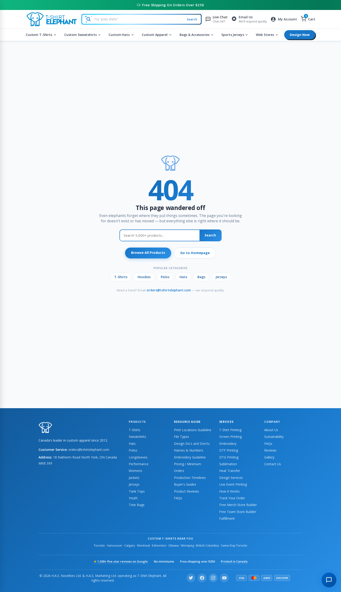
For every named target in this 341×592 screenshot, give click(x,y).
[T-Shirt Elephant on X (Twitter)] (191, 577)
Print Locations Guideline (192, 430)
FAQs (178, 498)
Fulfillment (227, 518)
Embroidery (227, 443)
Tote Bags (137, 505)
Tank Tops (137, 491)
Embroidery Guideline (190, 457)
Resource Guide (187, 422)
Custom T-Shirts (39, 34)
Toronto (99, 545)
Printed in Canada (234, 561)
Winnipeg (187, 545)
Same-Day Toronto (234, 545)
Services (226, 422)
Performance (138, 464)
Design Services (231, 477)
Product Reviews (186, 491)
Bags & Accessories (194, 34)
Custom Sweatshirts (80, 34)
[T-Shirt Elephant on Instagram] (213, 577)
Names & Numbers (188, 450)
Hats (183, 277)
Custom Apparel (154, 34)
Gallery (269, 457)
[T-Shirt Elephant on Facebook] (202, 577)
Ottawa (173, 545)
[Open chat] (329, 580)
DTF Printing (228, 450)
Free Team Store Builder (237, 511)
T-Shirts (120, 277)
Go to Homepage (195, 253)
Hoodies (144, 277)
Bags (201, 277)
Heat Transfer (229, 470)
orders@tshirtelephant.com (169, 290)
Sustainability (274, 436)
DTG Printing (228, 457)
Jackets (134, 477)
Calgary (129, 545)
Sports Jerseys (232, 34)
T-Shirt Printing (230, 430)
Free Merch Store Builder (238, 505)
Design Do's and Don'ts (192, 443)
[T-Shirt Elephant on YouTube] (224, 577)
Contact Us (272, 464)
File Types (181, 436)
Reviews (270, 450)
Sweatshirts (137, 436)
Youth (133, 498)
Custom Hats (119, 34)
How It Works (229, 491)
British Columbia (207, 545)
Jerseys (221, 277)
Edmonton (159, 545)
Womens (135, 470)
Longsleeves (138, 457)
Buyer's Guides (185, 484)
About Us (271, 430)
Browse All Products (148, 252)
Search (192, 19)
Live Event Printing (233, 484)
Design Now (300, 34)
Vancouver (114, 545)
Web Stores (265, 34)
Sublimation (228, 464)
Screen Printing (230, 436)
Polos (165, 277)
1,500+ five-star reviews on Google (121, 561)
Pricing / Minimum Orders (187, 467)
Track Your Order (232, 498)
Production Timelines (190, 477)
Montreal (143, 545)
